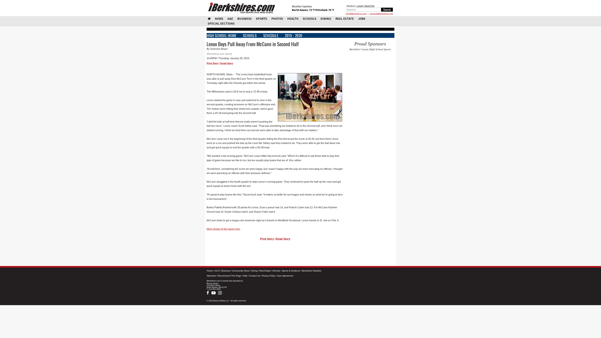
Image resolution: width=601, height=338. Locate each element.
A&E (230, 18)
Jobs (361, 18)
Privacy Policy (268, 275)
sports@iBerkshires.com (381, 13)
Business (225, 270)
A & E (217, 270)
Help (245, 275)
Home (210, 270)
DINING (326, 18)
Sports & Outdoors (291, 270)
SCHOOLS (309, 18)
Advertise (211, 275)
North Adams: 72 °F (303, 10)
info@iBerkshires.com (356, 13)
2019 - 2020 (293, 35)
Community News (240, 270)
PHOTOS (277, 18)
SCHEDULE (270, 35)
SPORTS (261, 18)
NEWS (219, 18)
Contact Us (254, 275)
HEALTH (293, 18)
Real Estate (265, 270)
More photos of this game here (223, 229)
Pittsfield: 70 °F (324, 10)
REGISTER (369, 6)
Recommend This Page (229, 275)
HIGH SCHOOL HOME (221, 35)
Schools (276, 270)
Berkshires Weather (311, 270)
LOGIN (360, 6)
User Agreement (285, 275)
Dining (254, 270)
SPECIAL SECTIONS (221, 23)
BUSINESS (244, 18)
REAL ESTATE (344, 18)
